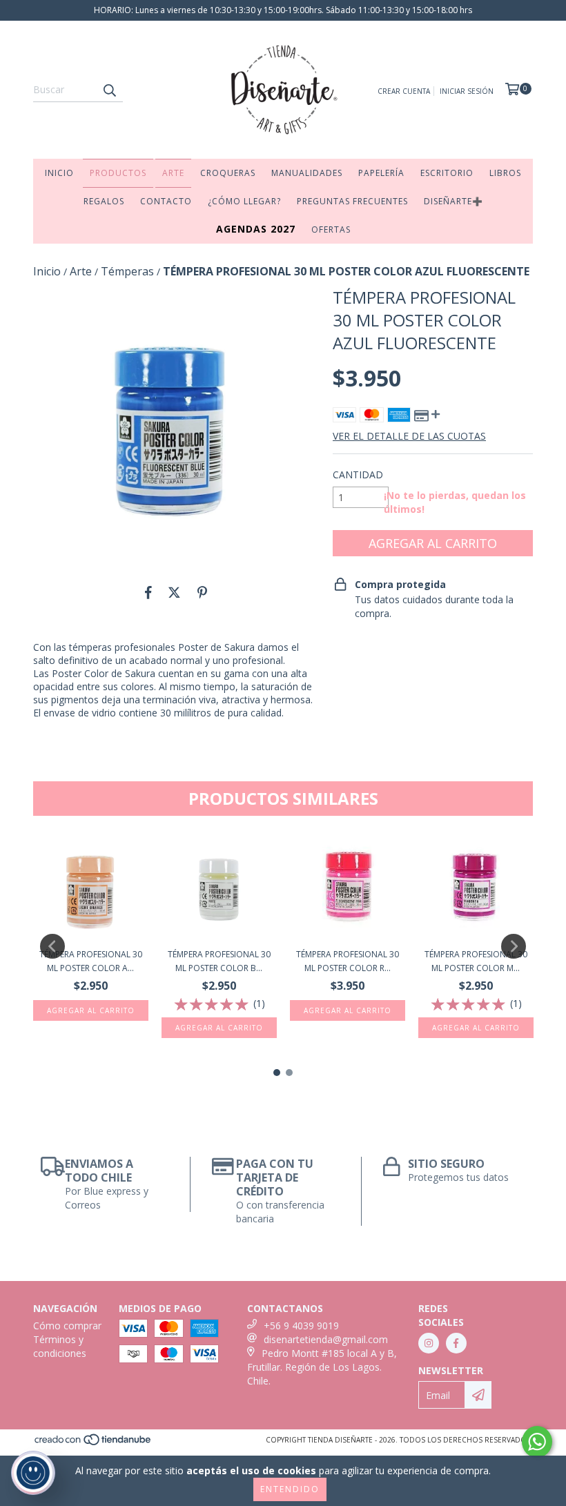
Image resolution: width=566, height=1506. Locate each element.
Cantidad (358, 474)
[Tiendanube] (93, 1443)
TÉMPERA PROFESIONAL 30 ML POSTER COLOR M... (475, 961)
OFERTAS (331, 229)
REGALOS (104, 201)
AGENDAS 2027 (255, 228)
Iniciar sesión (467, 91)
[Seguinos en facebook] (456, 1343)
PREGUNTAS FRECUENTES (352, 201)
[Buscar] (109, 89)
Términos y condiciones (59, 1346)
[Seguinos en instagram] (428, 1343)
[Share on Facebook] (148, 592)
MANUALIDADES (306, 173)
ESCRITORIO (447, 173)
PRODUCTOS (118, 173)
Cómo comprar (67, 1325)
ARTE (173, 173)
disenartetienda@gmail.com (326, 1339)
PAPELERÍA (381, 173)
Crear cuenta (404, 91)
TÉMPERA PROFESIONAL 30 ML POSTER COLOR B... (219, 961)
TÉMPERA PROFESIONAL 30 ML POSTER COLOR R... (347, 961)
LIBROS (505, 173)
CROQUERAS (227, 173)
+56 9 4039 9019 (301, 1325)
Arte (81, 271)
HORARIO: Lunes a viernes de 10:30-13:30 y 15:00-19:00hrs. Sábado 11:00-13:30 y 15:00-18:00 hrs (283, 10)
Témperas (127, 271)
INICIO (59, 173)
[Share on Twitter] (174, 592)
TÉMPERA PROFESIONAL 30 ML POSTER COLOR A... (90, 961)
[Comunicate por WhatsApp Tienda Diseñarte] (537, 1442)
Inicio (47, 271)
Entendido (290, 1489)
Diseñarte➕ (453, 201)
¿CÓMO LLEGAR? (244, 201)
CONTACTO (166, 201)
